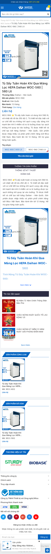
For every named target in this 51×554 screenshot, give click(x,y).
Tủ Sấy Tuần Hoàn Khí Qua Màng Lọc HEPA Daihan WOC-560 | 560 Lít (12, 434)
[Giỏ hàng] (47, 9)
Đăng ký (44, 537)
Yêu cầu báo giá (25, 156)
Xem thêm (25, 345)
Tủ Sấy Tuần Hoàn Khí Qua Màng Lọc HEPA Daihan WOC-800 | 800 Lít (12, 385)
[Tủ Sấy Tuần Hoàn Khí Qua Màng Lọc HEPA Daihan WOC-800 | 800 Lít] (13, 369)
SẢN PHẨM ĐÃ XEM (15, 403)
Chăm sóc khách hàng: (25, 2)
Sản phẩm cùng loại (16, 354)
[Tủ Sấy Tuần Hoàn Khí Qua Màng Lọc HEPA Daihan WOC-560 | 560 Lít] (13, 419)
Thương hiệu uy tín (16, 452)
